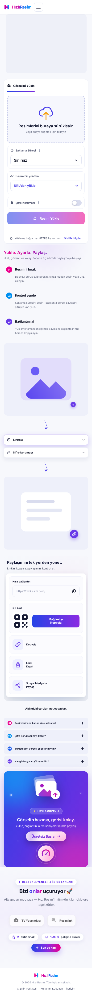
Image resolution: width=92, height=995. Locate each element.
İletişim (70, 988)
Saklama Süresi (26, 150)
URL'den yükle (25, 185)
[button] (46, 119)
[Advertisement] (46, 43)
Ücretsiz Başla (43, 836)
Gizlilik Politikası (27, 988)
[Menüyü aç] (38, 7)
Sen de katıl (48, 947)
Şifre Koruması (25, 202)
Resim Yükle (49, 218)
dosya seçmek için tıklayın (49, 131)
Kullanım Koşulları (52, 988)
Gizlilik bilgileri (73, 238)
